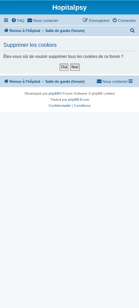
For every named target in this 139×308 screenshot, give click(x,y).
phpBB (54, 93)
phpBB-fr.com (78, 99)
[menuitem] (18, 20)
